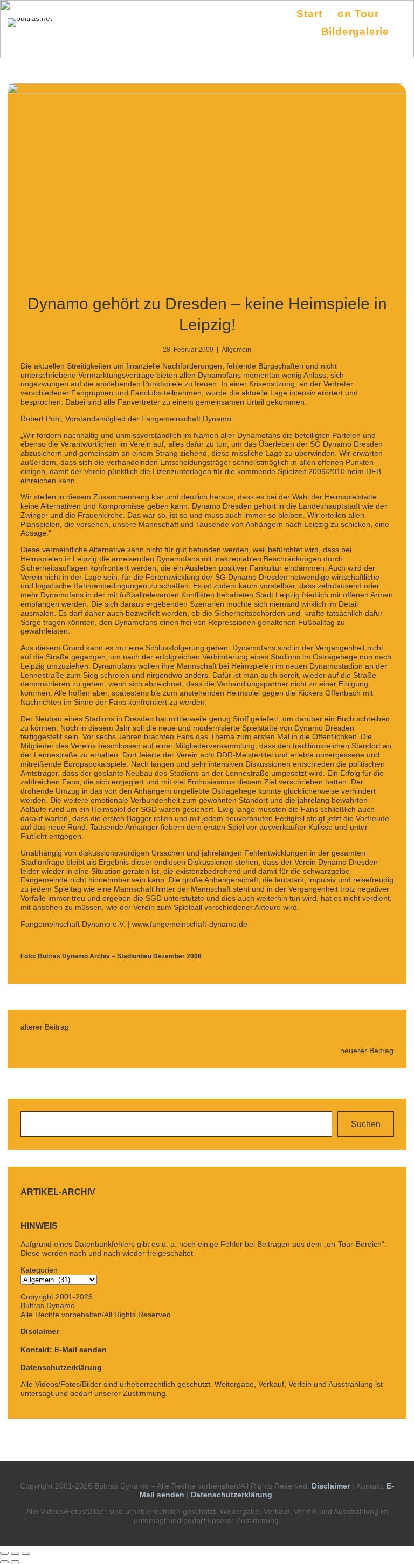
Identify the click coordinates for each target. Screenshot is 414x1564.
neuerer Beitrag (367, 1050)
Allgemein (236, 349)
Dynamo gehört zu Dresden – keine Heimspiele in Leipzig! (207, 314)
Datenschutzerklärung (61, 1367)
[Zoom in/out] (26, 1553)
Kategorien (39, 1270)
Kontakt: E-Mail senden (63, 1349)
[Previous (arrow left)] (4, 1561)
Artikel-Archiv (57, 1192)
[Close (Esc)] (4, 1553)
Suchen (366, 1124)
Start (309, 13)
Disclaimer (39, 1331)
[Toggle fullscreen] (15, 1553)
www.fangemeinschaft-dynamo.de (189, 924)
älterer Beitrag (44, 1027)
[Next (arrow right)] (15, 1561)
